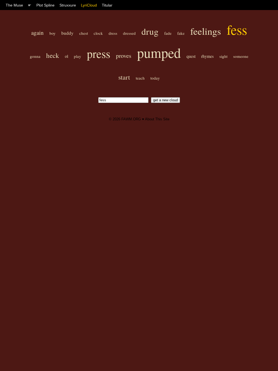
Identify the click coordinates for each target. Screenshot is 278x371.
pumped (159, 52)
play (77, 56)
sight (223, 56)
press (98, 53)
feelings (205, 30)
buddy (67, 33)
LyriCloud (89, 5)
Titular (107, 5)
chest (83, 33)
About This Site (157, 119)
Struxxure (67, 5)
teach (140, 78)
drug (150, 31)
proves (123, 55)
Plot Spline (45, 5)
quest (191, 56)
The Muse (14, 5)
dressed (129, 33)
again (37, 32)
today (155, 78)
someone (240, 56)
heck (52, 55)
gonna (35, 56)
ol (66, 56)
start (124, 77)
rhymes (207, 56)
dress (113, 33)
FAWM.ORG (131, 119)
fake (181, 33)
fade (168, 33)
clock (98, 33)
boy (52, 33)
